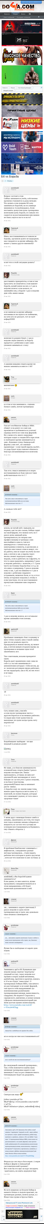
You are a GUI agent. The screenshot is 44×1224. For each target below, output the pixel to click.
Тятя (13, 759)
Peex (13, 809)
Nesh (13, 593)
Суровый (14, 228)
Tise (12, 377)
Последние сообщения (23, 17)
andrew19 (14, 961)
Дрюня (13, 840)
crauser (13, 899)
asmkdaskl (15, 188)
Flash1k (14, 273)
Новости (7, 14)
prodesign (14, 925)
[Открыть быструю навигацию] (41, 87)
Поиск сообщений (9, 17)
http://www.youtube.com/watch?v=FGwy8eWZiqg (18, 1006)
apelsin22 (14, 629)
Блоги (23, 14)
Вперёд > (10, 181)
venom (13, 417)
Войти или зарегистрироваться (31, 2)
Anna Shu (14, 868)
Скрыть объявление (38, 1202)
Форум (15, 14)
